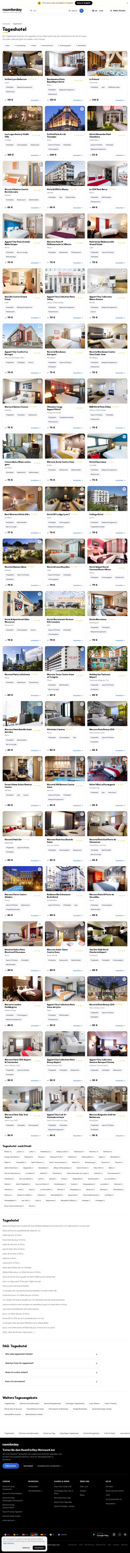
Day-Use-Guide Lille (62, 1486)
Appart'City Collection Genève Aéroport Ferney (101, 1060)
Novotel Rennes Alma (15, 567)
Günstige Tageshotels (75, 1403)
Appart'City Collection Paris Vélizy (61, 298)
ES (45, 1535)
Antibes (109, 1195)
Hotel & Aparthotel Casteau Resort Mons (100, 568)
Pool (33, 45)
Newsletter (110, 1504)
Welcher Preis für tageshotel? (51, 1363)
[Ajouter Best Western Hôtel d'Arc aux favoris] (39, 489)
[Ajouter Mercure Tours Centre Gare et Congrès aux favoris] (82, 649)
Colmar (41, 1195)
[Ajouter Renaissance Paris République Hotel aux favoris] (82, 54)
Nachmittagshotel (91, 1433)
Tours (41, 1157)
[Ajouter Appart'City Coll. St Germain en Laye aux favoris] (82, 1089)
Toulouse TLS (56, 1157)
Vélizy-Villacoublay (62, 1168)
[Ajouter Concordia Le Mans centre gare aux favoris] (39, 436)
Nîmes (61, 1189)
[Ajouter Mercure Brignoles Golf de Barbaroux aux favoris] (124, 1089)
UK (26, 1535)
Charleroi (9, 1179)
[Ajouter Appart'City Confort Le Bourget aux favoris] (39, 326)
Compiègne (10, 1200)
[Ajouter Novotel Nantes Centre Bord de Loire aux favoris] (39, 164)
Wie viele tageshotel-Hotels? (51, 1354)
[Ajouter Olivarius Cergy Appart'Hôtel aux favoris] (82, 381)
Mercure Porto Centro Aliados (16, 895)
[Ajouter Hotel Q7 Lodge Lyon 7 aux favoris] (82, 489)
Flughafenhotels (80, 1409)
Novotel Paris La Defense (17, 674)
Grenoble (21, 1162)
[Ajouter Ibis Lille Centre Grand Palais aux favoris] (39, 271)
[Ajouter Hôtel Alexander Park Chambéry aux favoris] (124, 109)
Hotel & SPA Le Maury (57, 189)
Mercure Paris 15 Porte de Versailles (101, 895)
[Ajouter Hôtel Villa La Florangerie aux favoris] (124, 759)
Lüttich (98, 1173)
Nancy (8, 1195)
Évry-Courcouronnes (14, 1206)
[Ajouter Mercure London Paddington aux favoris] (39, 979)
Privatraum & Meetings (58, 1409)
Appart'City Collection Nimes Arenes (100, 298)
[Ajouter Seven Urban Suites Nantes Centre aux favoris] (39, 759)
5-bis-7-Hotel (109, 1433)
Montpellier (88, 1157)
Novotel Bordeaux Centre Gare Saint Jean (102, 353)
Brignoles (78, 1179)
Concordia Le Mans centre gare (18, 463)
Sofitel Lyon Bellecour (16, 79)
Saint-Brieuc (37, 1162)
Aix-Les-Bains (26, 1179)
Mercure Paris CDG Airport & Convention (18, 1060)
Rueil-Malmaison (91, 1195)
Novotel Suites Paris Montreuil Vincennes (15, 950)
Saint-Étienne (11, 1168)
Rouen (119, 1162)
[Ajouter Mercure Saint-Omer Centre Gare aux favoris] (82, 924)
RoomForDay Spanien (12, 1512)
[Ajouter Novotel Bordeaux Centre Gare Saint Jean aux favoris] (124, 326)
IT (53, 1535)
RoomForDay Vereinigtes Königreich (13, 1499)
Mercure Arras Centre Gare (60, 462)
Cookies (116, 1545)
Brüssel (29, 1157)
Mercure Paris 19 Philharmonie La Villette (59, 243)
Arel (21, 1189)
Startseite (7, 24)
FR (8, 1535)
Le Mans (30, 1173)
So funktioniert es (113, 1499)
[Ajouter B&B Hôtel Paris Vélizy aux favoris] (124, 381)
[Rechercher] (81, 11)
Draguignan (89, 1184)
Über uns (84, 1486)
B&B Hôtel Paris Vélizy (100, 407)
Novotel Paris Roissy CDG (102, 1004)
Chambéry (118, 1189)
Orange (86, 1200)
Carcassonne (114, 1173)
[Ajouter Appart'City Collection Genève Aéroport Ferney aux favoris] (124, 1034)
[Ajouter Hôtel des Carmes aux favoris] (82, 704)
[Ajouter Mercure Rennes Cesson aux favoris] (39, 381)
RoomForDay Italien (12, 1516)
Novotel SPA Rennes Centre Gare (60, 785)
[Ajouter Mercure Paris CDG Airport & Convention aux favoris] (39, 1034)
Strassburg (90, 1162)
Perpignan (75, 1189)
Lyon (20, 1152)
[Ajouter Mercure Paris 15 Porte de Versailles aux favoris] (124, 869)
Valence (90, 1189)
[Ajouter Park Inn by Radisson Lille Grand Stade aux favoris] (124, 216)
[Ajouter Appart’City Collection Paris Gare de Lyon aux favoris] (82, 979)
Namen (118, 1184)
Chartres (57, 1173)
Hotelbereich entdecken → (49, 1466)
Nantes (94, 1152)
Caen (32, 1189)
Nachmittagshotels (52, 1403)
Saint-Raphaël (23, 1184)
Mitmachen (11, 1466)
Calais (74, 1184)
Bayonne (51, 1200)
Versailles (43, 1168)
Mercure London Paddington (13, 1005)
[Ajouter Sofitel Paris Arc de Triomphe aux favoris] (82, 109)
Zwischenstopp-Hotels (102, 1409)
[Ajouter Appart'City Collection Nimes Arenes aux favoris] (124, 271)
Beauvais (73, 1195)
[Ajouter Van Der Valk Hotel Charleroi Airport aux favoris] (124, 924)
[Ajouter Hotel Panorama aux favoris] (124, 436)
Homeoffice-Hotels (12, 1414)
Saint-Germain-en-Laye (78, 1173)
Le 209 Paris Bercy (98, 189)
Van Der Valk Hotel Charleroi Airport (98, 950)
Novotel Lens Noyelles (58, 567)
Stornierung (89, 1545)
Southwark (94, 1179)
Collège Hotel (96, 514)
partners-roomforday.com (48, 1545)
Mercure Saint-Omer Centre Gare (57, 950)
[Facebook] (125, 1534)
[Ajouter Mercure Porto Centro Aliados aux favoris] (39, 869)
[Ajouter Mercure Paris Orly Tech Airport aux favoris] (39, 1089)
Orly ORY (99, 1168)
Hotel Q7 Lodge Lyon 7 (58, 514)
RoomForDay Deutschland (9, 1506)
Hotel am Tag (49, 1433)
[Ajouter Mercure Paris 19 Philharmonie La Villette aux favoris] (82, 216)
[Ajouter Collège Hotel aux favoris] (124, 489)
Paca (32, 1206)
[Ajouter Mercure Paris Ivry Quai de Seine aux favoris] (82, 814)
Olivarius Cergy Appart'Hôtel (54, 408)
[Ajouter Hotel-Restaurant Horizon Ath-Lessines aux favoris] (82, 594)
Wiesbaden (33, 1486)
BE (17, 1535)
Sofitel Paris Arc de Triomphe (56, 135)
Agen (102, 1157)
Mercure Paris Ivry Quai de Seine (60, 840)
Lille (32, 1152)
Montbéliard (57, 1195)
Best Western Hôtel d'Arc (17, 514)
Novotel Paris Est (13, 839)
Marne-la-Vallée (25, 1195)
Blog (82, 1495)
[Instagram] (119, 1534)
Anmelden (28, 1466)
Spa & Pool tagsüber (63, 1502)
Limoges (100, 1200)
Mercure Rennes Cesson (16, 407)
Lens (41, 1179)
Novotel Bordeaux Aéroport (56, 353)
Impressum (72, 1545)
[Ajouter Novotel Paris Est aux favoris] (39, 814)
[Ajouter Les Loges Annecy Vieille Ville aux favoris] (39, 109)
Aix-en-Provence (12, 1173)
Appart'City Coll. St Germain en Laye (56, 1115)
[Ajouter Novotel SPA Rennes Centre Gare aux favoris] (82, 759)
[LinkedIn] (114, 1534)
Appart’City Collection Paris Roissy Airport (61, 1060)
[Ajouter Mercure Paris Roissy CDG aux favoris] (124, 704)
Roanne (105, 1162)
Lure (38, 1200)
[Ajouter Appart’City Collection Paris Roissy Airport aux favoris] (82, 1034)
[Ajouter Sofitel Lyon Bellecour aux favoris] (39, 54)
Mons (7, 1184)
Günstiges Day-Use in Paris (63, 1492)
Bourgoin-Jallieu (69, 1200)
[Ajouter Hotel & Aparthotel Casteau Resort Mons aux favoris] (124, 541)
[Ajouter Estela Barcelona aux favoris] (124, 594)
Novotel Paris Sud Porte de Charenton (102, 840)
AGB (81, 1545)
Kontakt (109, 1486)
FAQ (108, 1495)
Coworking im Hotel (35, 1409)
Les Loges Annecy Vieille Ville (17, 135)
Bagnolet (28, 1168)
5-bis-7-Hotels (111, 1403)
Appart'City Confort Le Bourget (16, 353)
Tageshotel (9, 1433)
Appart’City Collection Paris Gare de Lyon (61, 1005)
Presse (83, 1491)
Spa (7, 45)
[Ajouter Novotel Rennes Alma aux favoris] (39, 541)
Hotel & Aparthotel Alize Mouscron (17, 620)
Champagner (64, 45)
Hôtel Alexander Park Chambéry (100, 135)
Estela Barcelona (97, 619)
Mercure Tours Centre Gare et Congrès (60, 675)
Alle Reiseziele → (35, 1491)
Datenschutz (100, 1545)
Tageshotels (9, 1403)
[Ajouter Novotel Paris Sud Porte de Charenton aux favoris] (124, 814)
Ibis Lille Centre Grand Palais (16, 298)
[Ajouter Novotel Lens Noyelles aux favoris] (82, 541)
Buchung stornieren (115, 1491)
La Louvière (110, 1179)
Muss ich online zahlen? (51, 1372)
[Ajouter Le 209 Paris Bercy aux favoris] (124, 164)
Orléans (72, 1157)
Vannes (104, 1189)
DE (36, 1535)
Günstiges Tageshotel (69, 1433)
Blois (112, 1168)
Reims (76, 1162)
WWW (64, 1535)
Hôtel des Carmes (56, 729)
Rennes (107, 1152)
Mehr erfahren (8, 1543)
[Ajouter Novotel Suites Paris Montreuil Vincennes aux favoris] (39, 924)
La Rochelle (46, 1189)
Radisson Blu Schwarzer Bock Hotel (58, 895)
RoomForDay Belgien (12, 1493)
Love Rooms (94, 1403)
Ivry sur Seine (42, 1184)
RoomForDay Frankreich (9, 1487)
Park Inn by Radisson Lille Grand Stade (101, 243)
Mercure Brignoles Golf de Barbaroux (102, 1115)
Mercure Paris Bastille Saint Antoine (18, 730)
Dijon (7, 1162)
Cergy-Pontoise (12, 1157)
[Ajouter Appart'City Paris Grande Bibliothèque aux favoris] (39, 216)
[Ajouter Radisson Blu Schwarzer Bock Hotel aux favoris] (82, 869)
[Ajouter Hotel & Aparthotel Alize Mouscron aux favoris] (39, 594)
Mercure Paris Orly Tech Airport (16, 1115)
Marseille (115, 1157)
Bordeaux (46, 1152)
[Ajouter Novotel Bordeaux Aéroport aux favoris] (82, 326)
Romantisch (47, 45)
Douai (52, 1179)
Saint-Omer (83, 1168)
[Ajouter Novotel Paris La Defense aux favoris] (39, 649)
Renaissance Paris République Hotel (55, 80)
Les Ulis (25, 1200)
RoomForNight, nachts (64, 1506)
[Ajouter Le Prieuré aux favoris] (124, 54)
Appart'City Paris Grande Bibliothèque (17, 243)
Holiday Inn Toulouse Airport (99, 675)
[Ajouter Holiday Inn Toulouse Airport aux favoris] (124, 649)
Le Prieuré (94, 79)
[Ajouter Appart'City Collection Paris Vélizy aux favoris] (82, 271)
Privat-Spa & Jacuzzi (13, 1409)
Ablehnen (26, 1548)
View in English (83, 3)
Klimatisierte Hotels (34, 1414)
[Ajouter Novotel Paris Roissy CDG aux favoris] (124, 979)
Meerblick (81, 45)
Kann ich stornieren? (51, 1381)
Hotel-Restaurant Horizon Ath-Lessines (60, 620)
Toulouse (79, 1152)
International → (9, 1520)
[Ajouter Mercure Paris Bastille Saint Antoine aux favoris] (39, 704)
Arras (64, 1179)
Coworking (19, 45)
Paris (8, 1152)
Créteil (44, 1173)
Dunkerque (60, 1184)
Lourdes (104, 1184)
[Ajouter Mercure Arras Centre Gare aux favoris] (82, 436)
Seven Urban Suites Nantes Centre (18, 785)
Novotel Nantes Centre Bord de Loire (16, 190)
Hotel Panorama (97, 462)
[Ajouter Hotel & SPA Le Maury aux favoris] (82, 164)
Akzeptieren (39, 1548)
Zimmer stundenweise (29, 1403)
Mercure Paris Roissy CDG (102, 729)
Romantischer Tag (62, 1498)
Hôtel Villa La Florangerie (102, 784)
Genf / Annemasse (58, 1162)
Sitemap (124, 1545)
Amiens (8, 1189)
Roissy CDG (62, 1152)
